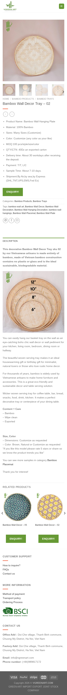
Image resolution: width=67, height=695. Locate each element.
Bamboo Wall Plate (46, 213)
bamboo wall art (16, 207)
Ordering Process (13, 602)
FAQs (6, 569)
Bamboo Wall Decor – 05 (15, 525)
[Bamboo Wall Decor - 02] (49, 507)
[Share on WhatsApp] (5, 220)
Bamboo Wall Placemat (24, 213)
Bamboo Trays (45, 99)
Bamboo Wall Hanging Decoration (31, 210)
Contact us (9, 573)
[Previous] (8, 50)
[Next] (58, 50)
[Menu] (61, 6)
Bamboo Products (23, 99)
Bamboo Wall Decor (34, 207)
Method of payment (14, 593)
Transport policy (12, 598)
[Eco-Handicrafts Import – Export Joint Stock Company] (17, 6)
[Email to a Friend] (17, 220)
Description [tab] (10, 241)
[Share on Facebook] (11, 220)
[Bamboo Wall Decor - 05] (17, 507)
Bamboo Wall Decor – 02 (47, 525)
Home (6, 99)
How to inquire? (11, 565)
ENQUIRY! (12, 191)
